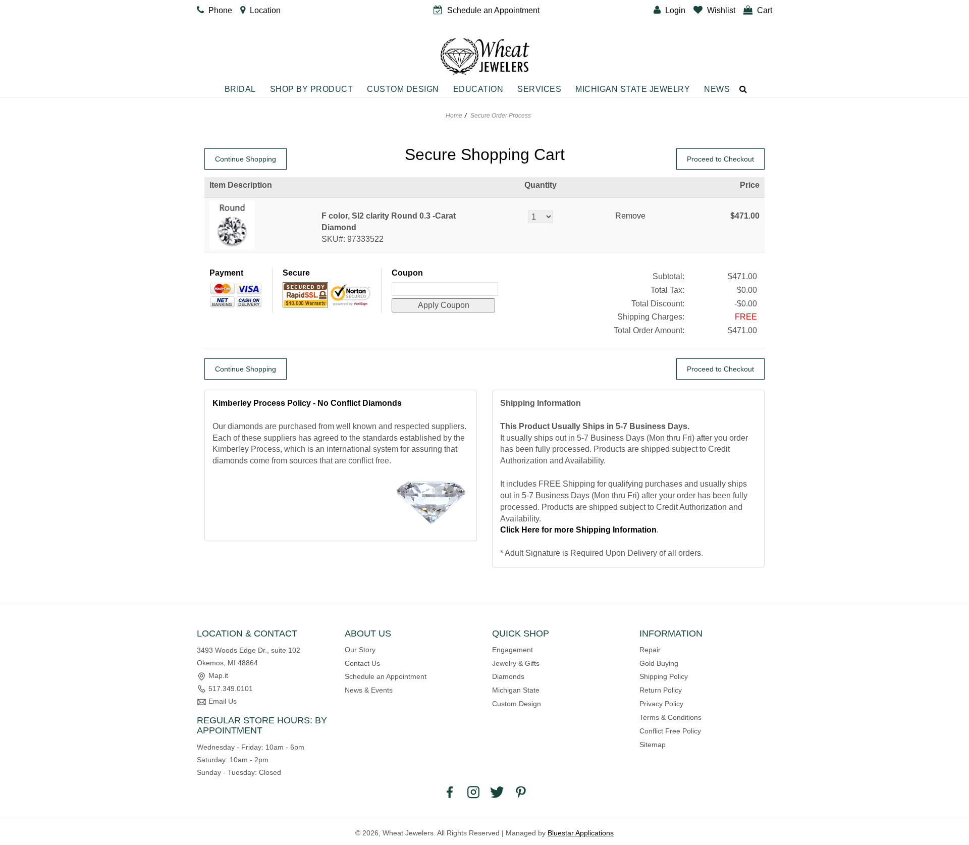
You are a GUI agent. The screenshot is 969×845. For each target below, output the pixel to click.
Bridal (240, 89)
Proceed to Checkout (720, 159)
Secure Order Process (500, 115)
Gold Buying (658, 663)
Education (478, 89)
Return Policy (660, 690)
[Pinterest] (520, 791)
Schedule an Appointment (385, 676)
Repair (650, 650)
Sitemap (652, 745)
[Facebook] (449, 791)
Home (454, 115)
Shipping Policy (663, 676)
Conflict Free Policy (670, 731)
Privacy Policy (661, 704)
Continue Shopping (245, 159)
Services (539, 89)
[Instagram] (473, 791)
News (717, 89)
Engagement (512, 650)
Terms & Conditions (670, 717)
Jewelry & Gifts (516, 663)
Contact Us (362, 663)
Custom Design (403, 89)
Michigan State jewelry (632, 89)
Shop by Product (311, 89)
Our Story (360, 650)
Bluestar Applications (581, 833)
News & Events (369, 690)
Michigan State (516, 690)
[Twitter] (497, 791)
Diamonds (508, 676)
